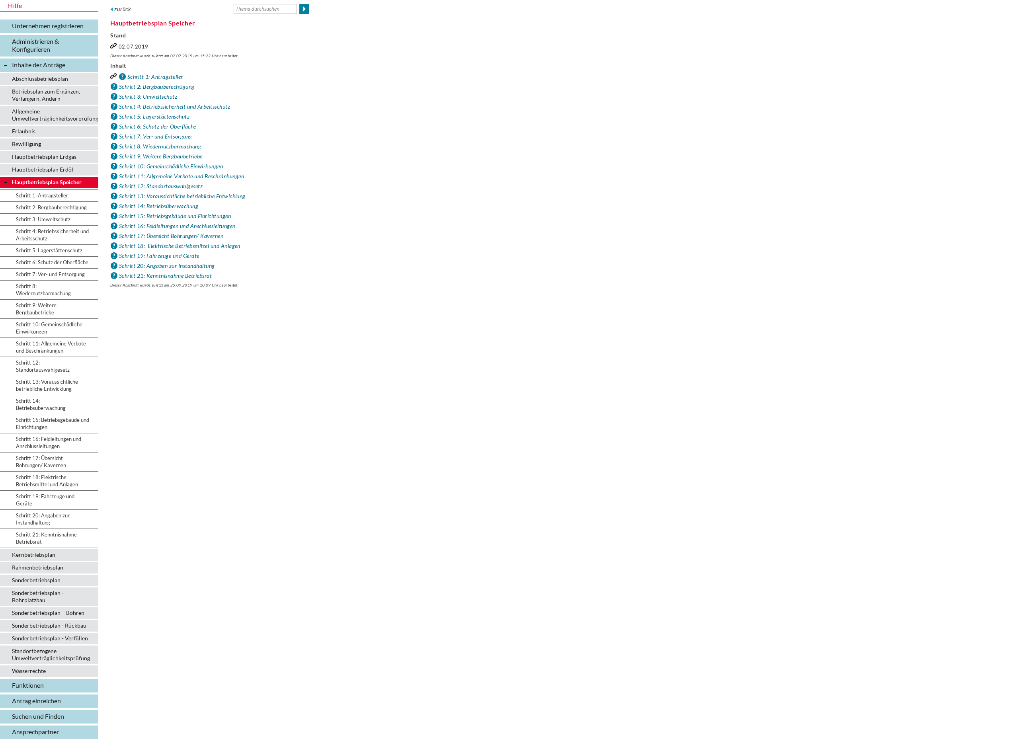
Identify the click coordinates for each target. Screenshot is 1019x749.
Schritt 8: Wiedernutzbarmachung (160, 146)
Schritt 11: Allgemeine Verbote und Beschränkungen (181, 176)
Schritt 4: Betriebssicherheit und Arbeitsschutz (174, 106)
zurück (122, 9)
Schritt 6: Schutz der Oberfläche (157, 126)
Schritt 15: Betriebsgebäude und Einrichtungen (175, 216)
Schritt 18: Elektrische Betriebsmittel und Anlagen (179, 245)
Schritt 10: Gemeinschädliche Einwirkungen (171, 166)
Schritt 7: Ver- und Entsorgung (155, 136)
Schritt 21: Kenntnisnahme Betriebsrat (165, 275)
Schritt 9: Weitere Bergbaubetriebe (161, 156)
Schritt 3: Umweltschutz (148, 96)
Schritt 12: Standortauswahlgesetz (161, 186)
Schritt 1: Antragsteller (155, 76)
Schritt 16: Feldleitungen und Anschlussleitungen (177, 225)
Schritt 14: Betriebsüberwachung (158, 206)
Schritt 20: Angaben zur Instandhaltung (167, 265)
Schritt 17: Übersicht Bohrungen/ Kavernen (171, 235)
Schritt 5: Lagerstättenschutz (154, 116)
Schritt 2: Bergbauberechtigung (157, 86)
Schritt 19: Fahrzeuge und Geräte (159, 255)
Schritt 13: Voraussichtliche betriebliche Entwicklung (182, 196)
